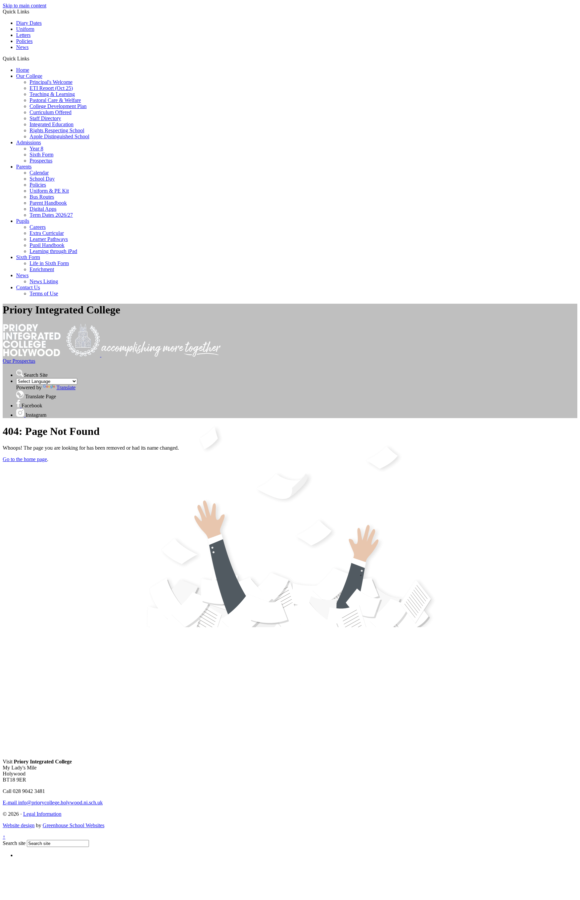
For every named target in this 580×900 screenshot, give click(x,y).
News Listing (44, 281)
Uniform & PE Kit (49, 191)
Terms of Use (44, 293)
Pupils (22, 221)
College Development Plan (58, 106)
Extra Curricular (47, 233)
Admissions (28, 142)
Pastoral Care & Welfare (55, 100)
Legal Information (42, 814)
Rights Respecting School (57, 130)
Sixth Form (41, 154)
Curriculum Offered (50, 112)
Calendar (39, 173)
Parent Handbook (48, 203)
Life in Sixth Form (49, 263)
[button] (32, 58)
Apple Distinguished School (59, 136)
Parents (24, 166)
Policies (24, 41)
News (22, 47)
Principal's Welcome (51, 82)
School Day (42, 179)
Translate (66, 387)
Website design (19, 825)
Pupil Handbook (47, 245)
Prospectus (41, 160)
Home (22, 70)
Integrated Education (52, 124)
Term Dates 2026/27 (51, 215)
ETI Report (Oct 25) (51, 88)
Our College (29, 76)
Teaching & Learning (52, 94)
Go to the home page (25, 459)
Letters (23, 35)
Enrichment (42, 269)
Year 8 (36, 148)
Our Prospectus (19, 361)
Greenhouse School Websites (73, 825)
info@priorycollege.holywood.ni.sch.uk (53, 802)
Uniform (25, 29)
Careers (38, 227)
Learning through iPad (53, 251)
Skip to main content (24, 5)
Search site (14, 843)
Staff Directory (45, 118)
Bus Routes (42, 197)
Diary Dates (29, 23)
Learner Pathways (49, 239)
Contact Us (28, 287)
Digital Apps (43, 209)
